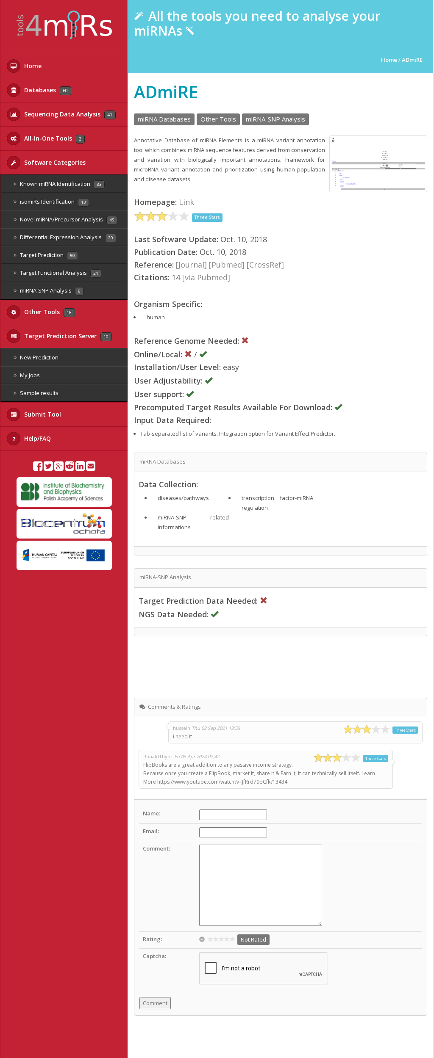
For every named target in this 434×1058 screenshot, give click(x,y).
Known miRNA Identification (60, 184)
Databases (45, 90)
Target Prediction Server (65, 336)
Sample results (38, 393)
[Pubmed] (227, 265)
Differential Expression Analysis (66, 237)
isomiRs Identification (52, 201)
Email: (151, 831)
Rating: (152, 939)
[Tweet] (48, 468)
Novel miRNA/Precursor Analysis (66, 219)
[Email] (90, 468)
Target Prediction (47, 255)
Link (186, 202)
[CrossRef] (265, 265)
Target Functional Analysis (58, 272)
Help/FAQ (36, 438)
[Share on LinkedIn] (80, 468)
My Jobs (29, 375)
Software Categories (54, 162)
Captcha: (154, 956)
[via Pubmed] (206, 277)
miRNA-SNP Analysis (50, 290)
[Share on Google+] (59, 468)
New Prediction (38, 357)
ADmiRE (412, 60)
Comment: (156, 848)
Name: (151, 813)
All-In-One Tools (51, 138)
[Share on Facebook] (37, 468)
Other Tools (47, 312)
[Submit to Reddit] (69, 468)
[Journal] (191, 265)
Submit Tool (41, 414)
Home (32, 66)
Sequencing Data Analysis (67, 114)
